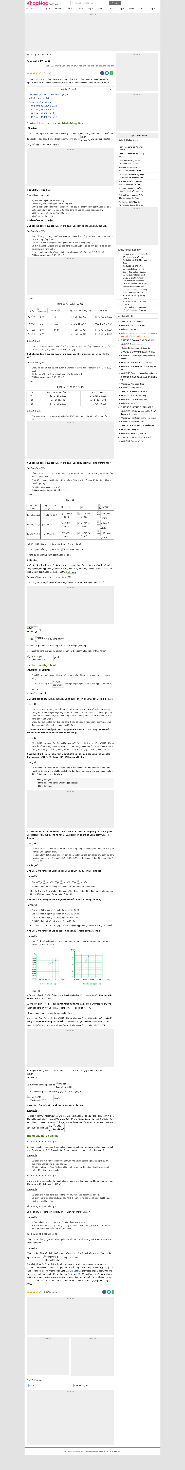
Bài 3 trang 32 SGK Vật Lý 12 (43, 113)
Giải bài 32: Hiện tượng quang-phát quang (138, 418)
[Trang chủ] (42, 3)
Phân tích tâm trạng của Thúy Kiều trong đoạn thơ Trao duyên (131, 197)
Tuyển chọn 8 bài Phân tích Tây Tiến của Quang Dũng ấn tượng (131, 204)
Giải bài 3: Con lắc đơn (130, 329)
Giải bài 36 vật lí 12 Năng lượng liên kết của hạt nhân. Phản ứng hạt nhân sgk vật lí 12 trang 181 (134, 268)
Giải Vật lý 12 (76, 1271)
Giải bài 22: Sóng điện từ (131, 388)
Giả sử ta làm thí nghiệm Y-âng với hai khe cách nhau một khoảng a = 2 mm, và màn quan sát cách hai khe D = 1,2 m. (135, 279)
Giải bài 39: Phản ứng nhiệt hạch (134, 433)
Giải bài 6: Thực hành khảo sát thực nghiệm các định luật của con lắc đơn (139, 334)
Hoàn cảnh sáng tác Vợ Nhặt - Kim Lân (131, 148)
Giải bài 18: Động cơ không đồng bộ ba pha (139, 373)
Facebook (117, 1451)
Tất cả (33, 9)
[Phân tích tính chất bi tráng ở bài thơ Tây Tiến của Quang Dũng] (120, 169)
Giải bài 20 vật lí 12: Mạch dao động (135, 261)
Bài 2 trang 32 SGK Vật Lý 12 (43, 110)
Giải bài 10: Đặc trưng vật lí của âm (135, 348)
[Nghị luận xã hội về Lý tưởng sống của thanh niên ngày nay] (120, 189)
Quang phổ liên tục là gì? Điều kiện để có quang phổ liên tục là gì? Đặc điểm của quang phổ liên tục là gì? (135, 309)
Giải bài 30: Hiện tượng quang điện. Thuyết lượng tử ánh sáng (138, 412)
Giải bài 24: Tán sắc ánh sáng (133, 395)
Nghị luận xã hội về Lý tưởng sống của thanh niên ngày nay (131, 189)
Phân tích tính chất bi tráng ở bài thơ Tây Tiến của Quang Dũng (130, 169)
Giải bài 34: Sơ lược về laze (132, 422)
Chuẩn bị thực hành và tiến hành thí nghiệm (48, 94)
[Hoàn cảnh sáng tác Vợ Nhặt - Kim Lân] (120, 148)
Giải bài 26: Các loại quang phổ (134, 399)
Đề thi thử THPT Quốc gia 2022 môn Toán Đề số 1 (129, 162)
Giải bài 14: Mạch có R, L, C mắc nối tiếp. (138, 362)
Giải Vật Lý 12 (47, 54)
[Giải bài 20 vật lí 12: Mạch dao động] (120, 261)
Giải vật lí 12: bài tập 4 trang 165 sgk (134, 296)
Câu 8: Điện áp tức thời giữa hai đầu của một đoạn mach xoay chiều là (134, 274)
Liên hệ (111, 1451)
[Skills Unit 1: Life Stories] (120, 141)
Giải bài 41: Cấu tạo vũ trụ (132, 441)
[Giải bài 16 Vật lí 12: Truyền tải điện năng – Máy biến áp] (120, 255)
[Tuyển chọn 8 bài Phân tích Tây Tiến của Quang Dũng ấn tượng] (120, 203)
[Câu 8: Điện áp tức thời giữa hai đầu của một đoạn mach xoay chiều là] (120, 273)
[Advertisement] (92, 33)
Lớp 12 (36, 54)
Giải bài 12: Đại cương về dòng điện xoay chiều (138, 357)
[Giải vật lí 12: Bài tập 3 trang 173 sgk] (120, 303)
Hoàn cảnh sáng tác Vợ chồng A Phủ (131, 155)
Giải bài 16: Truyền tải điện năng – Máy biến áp (139, 367)
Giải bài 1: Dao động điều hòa (133, 325)
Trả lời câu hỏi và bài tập (40, 102)
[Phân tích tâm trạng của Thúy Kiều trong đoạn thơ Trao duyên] (120, 196)
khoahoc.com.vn (28, 54)
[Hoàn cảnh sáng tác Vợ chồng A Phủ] (120, 155)
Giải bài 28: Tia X (128, 403)
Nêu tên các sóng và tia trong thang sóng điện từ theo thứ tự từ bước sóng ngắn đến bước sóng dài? (135, 291)
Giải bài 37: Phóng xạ (130, 429)
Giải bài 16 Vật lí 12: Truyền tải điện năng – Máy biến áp (135, 255)
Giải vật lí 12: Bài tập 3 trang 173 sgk (134, 302)
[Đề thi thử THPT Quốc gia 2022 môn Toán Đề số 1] (120, 162)
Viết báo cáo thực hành (39, 98)
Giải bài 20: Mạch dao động (132, 384)
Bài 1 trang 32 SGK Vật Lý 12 (43, 106)
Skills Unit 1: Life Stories (128, 140)
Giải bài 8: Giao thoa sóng (131, 344)
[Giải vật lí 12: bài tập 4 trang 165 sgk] (120, 297)
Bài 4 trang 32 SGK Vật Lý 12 (43, 117)
